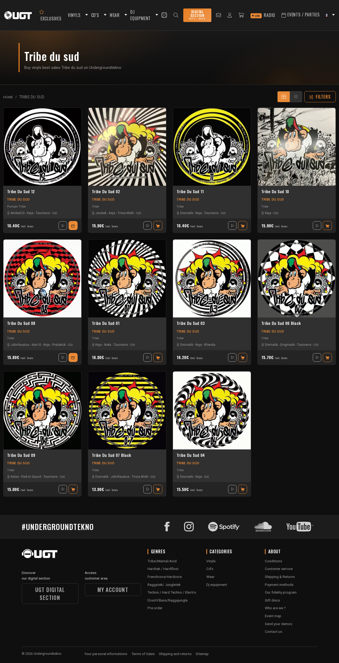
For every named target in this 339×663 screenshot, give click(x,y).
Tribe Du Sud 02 (106, 191)
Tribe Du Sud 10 (275, 191)
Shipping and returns (175, 654)
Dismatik (186, 213)
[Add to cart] (157, 225)
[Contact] (218, 15)
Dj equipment (216, 584)
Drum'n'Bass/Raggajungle (168, 600)
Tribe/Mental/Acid (162, 561)
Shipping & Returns (280, 576)
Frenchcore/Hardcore (165, 576)
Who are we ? (275, 608)
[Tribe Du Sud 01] (127, 278)
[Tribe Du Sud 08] (42, 278)
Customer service (279, 569)
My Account (112, 590)
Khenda (209, 345)
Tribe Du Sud (18, 199)
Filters (323, 97)
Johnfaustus (20, 345)
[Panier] (241, 15)
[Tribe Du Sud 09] (42, 410)
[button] (86, 15)
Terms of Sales (143, 654)
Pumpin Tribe (16, 206)
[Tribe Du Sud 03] (212, 278)
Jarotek (100, 213)
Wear (210, 576)
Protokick (59, 345)
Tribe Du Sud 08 (21, 323)
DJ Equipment (140, 15)
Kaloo (15, 477)
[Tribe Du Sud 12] (42, 147)
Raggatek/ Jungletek (164, 584)
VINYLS (74, 15)
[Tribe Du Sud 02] (127, 147)
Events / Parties (303, 14)
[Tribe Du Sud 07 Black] (127, 410)
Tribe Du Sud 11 (190, 191)
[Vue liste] (296, 96)
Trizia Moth (140, 477)
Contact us (273, 631)
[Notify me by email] (73, 225)
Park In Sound (31, 477)
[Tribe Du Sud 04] (212, 410)
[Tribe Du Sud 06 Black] (297, 278)
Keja (30, 213)
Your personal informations (105, 654)
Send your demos (278, 624)
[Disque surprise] (164, 15)
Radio (265, 15)
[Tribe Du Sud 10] (297, 147)
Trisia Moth (126, 213)
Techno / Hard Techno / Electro (172, 592)
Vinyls (211, 561)
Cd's (209, 569)
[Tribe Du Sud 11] (212, 147)
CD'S (95, 15)
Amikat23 (18, 213)
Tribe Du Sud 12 (21, 191)
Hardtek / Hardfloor (163, 569)
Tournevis (43, 213)
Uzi (54, 213)
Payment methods (279, 584)
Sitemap (202, 654)
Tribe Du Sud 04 (191, 455)
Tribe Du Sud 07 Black (111, 455)
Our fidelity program (281, 592)
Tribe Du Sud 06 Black (281, 323)
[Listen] (63, 225)
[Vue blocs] (284, 96)
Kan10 (36, 345)
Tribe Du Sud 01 (106, 323)
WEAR (115, 15)
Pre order (155, 608)
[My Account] (229, 15)
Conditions (273, 561)
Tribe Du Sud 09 (21, 455)
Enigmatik (287, 345)
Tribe (95, 206)
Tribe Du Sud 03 (191, 323)
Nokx (107, 345)
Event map (273, 616)
